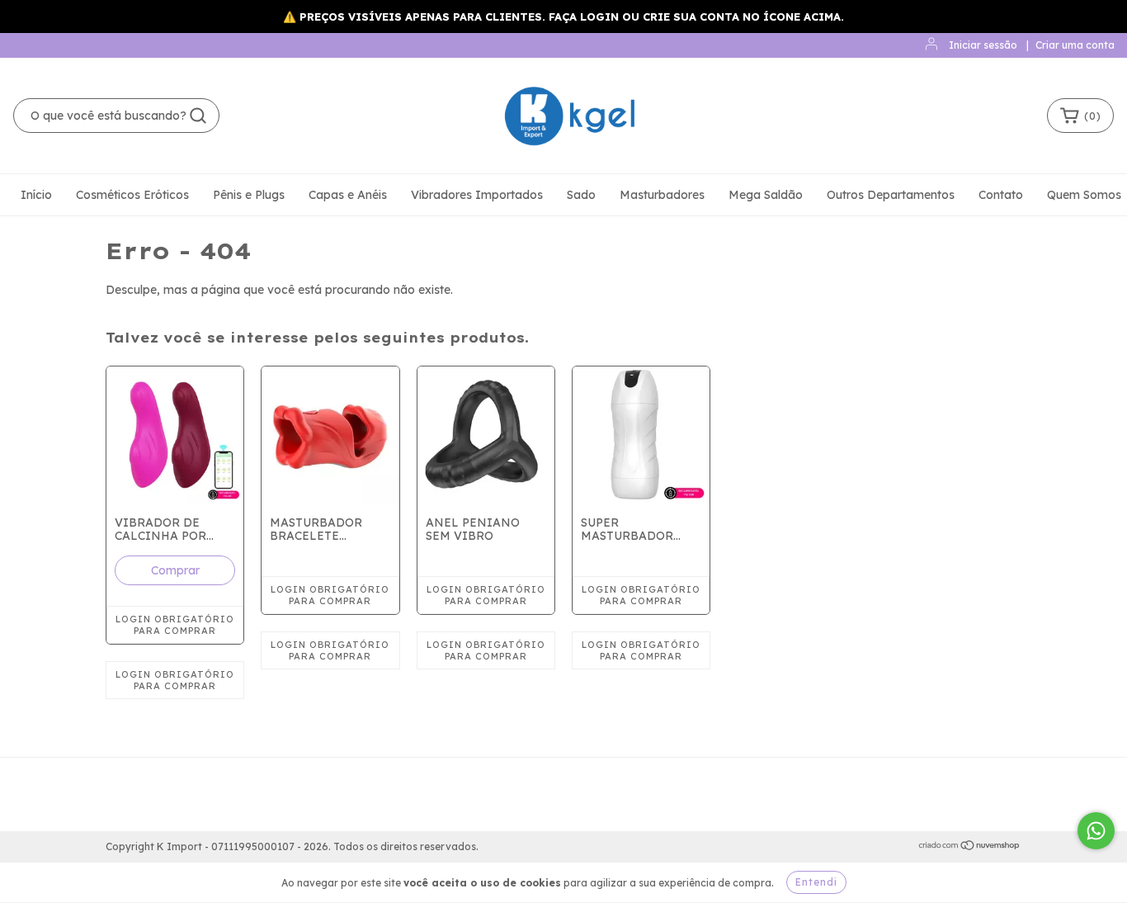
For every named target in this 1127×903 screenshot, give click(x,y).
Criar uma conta (1075, 45)
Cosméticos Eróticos (132, 194)
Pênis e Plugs (249, 194)
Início (36, 194)
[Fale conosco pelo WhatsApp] (1096, 830)
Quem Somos (1084, 194)
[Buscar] (198, 115)
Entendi (816, 882)
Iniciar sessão (983, 45)
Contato (1000, 194)
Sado (581, 194)
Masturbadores (662, 194)
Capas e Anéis (348, 194)
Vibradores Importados (477, 194)
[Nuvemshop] (969, 847)
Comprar (175, 570)
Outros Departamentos (891, 194)
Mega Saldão (766, 194)
